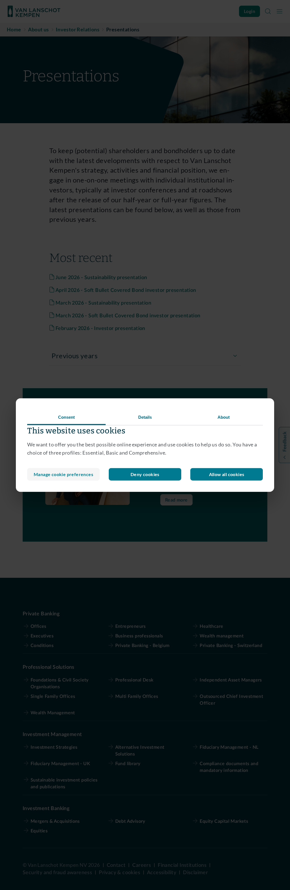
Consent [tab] (66, 417)
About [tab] (224, 417)
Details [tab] (145, 417)
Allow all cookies (226, 474)
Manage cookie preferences (63, 474)
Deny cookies (145, 474)
